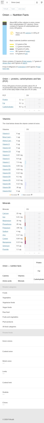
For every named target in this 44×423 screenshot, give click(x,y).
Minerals (21, 281)
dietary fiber (7, 63)
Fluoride (6, 249)
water (28, 51)
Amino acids (7, 281)
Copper (5, 238)
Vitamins (21, 276)
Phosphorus (7, 224)
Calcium (6, 213)
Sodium (5, 231)
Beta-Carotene (8, 137)
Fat (4, 103)
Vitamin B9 (7, 187)
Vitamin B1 (7, 166)
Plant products (8, 322)
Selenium (6, 246)
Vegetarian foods (9, 302)
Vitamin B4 (7, 177)
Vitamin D (6, 144)
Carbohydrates (8, 107)
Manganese (7, 242)
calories (28, 33)
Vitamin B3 (7, 173)
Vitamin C (6, 162)
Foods (5, 293)
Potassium (6, 228)
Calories (6, 276)
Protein (5, 99)
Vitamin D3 (7, 151)
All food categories (9, 327)
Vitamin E (6, 155)
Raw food (6, 312)
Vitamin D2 (7, 148)
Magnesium (7, 221)
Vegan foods (7, 307)
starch (25, 63)
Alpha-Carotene (8, 141)
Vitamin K (6, 159)
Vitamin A (6, 133)
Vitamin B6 (7, 184)
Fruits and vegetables (10, 317)
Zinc (4, 235)
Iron (4, 217)
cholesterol (22, 67)
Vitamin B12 (7, 191)
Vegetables (7, 298)
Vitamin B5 (7, 180)
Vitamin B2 (7, 169)
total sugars (27, 61)
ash (26, 54)
